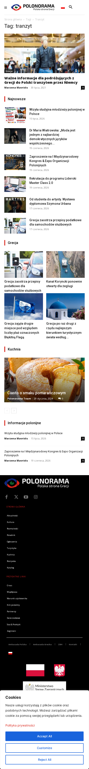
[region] (44, 729)
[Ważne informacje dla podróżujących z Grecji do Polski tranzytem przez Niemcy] (44, 53)
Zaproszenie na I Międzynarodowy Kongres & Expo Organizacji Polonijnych (53, 161)
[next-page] (14, 410)
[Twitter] (16, 497)
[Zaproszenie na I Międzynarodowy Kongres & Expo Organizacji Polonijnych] (15, 162)
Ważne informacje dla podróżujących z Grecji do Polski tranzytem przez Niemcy (41, 80)
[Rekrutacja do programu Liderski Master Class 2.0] (15, 184)
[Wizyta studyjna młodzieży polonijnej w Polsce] (15, 115)
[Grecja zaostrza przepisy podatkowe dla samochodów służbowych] (15, 225)
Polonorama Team (19, 398)
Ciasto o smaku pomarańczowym (36, 393)
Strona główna (13, 19)
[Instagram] (35, 497)
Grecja (9, 71)
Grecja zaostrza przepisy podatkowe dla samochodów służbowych (22, 286)
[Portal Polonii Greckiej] (32, 7)
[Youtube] (26, 497)
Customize (44, 748)
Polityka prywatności (20, 725)
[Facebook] (6, 497)
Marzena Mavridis (16, 87)
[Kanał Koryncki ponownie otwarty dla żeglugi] (65, 264)
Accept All (44, 736)
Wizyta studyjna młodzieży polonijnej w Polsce (33, 433)
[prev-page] (7, 410)
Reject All (44, 759)
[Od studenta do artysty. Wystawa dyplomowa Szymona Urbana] (15, 205)
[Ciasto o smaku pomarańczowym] (44, 380)
